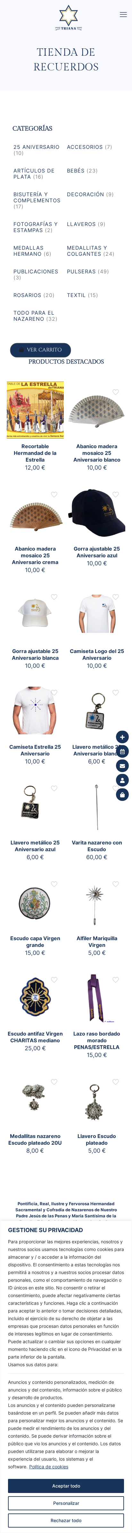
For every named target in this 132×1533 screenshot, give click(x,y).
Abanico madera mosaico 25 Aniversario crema (35, 555)
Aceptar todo (66, 1486)
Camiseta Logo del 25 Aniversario (97, 654)
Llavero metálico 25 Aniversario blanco (96, 750)
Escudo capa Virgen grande (35, 941)
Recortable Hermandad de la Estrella (35, 453)
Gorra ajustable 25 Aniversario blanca (35, 654)
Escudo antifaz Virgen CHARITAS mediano (35, 1037)
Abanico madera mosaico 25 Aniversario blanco (96, 453)
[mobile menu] (123, 14)
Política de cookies (48, 1466)
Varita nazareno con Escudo (97, 845)
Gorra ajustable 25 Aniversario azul (97, 552)
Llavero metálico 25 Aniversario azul (35, 845)
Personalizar (66, 1503)
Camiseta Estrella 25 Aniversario (35, 750)
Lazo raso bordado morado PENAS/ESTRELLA (96, 1040)
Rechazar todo (66, 1520)
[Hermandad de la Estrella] (68, 8)
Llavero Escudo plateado (97, 1139)
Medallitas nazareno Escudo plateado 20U (35, 1139)
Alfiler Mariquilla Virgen (97, 941)
